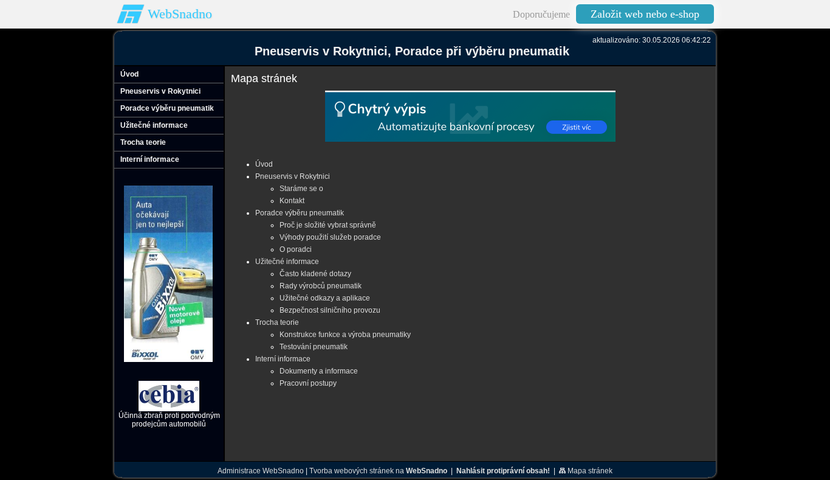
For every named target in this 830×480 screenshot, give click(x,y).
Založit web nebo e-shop (645, 14)
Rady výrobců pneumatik (321, 286)
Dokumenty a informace (319, 371)
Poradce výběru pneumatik (299, 213)
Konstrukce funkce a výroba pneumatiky (345, 334)
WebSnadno (180, 13)
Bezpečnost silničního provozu (330, 310)
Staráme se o (301, 188)
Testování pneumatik (314, 347)
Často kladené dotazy (315, 274)
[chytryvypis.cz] (470, 116)
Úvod (264, 164)
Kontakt (292, 201)
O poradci (296, 249)
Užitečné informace (287, 261)
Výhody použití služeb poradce (330, 237)
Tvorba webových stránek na (378, 471)
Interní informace (282, 359)
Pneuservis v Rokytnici (292, 176)
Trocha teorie (277, 322)
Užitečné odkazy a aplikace (325, 298)
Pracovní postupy (308, 383)
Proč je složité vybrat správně (328, 225)
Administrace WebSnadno (261, 471)
